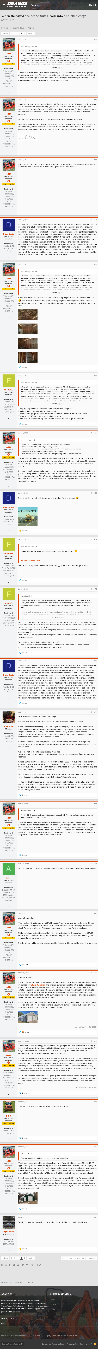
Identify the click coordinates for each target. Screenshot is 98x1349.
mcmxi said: (25, 596)
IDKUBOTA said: (27, 811)
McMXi (5, 20)
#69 (95, 539)
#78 (95, 1102)
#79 (95, 1147)
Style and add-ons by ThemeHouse (62, 1336)
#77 (95, 1041)
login (3, 1324)
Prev (6, 33)
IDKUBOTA (8, 726)
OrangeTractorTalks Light (12, 1344)
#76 (95, 973)
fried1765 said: (27, 440)
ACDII (8, 878)
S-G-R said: (25, 1154)
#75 (95, 913)
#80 (95, 1217)
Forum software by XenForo (24, 1336)
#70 (95, 589)
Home (52, 1299)
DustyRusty (8, 234)
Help (81, 1344)
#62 (95, 100)
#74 (95, 864)
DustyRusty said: (27, 46)
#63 (95, 160)
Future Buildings (37, 985)
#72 (95, 712)
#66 (95, 375)
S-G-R (8, 1116)
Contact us (54, 1309)
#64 (95, 220)
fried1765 (8, 390)
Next (30, 33)
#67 (95, 433)
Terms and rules (58, 1344)
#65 (95, 264)
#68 (95, 493)
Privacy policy (72, 1344)
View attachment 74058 (30, 561)
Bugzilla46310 (8, 1232)
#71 (95, 661)
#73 (95, 804)
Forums (53, 1304)
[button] (3, 5)
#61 (95, 39)
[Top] (91, 1344)
